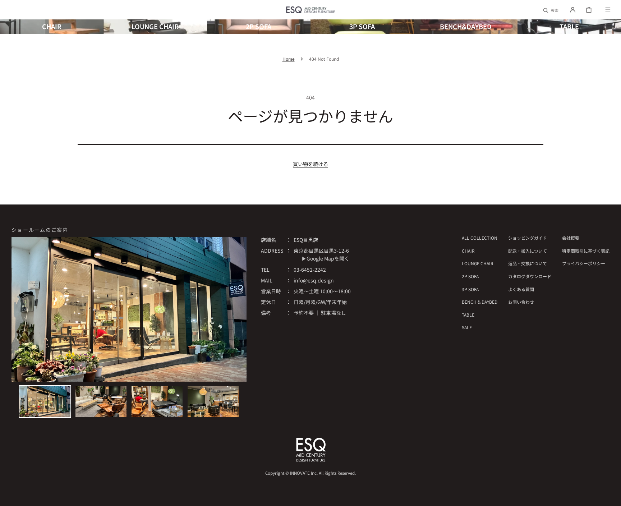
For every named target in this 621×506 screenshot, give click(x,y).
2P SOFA (470, 276)
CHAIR (468, 251)
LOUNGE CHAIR (477, 263)
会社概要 (570, 238)
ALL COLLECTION (479, 238)
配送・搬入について (527, 251)
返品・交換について (527, 263)
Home (288, 59)
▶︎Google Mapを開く (325, 258)
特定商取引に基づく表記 (586, 251)
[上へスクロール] (611, 496)
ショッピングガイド (527, 238)
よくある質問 (521, 289)
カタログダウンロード (529, 276)
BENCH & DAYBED (479, 302)
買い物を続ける (310, 163)
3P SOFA (470, 289)
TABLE (468, 315)
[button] (551, 10)
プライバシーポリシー (583, 263)
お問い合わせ (521, 302)
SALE (467, 327)
